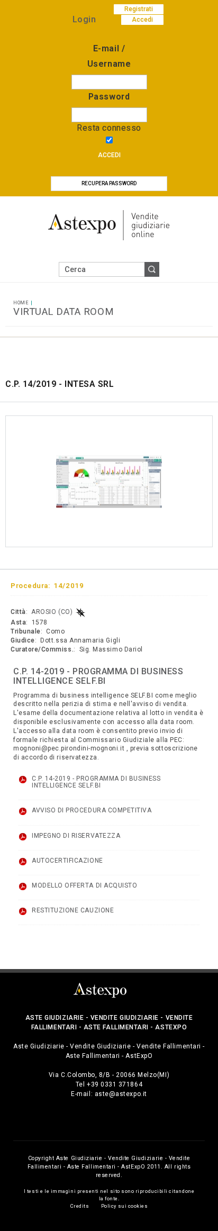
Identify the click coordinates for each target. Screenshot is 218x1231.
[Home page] (109, 225)
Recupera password (109, 183)
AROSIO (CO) (51, 612)
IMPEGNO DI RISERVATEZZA (76, 835)
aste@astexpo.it (121, 1094)
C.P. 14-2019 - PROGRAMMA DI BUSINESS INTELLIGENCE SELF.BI (96, 782)
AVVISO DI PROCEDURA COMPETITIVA (92, 810)
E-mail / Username (109, 56)
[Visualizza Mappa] (80, 612)
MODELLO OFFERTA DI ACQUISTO (84, 885)
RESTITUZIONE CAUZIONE (73, 910)
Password (109, 97)
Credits (79, 1206)
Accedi (109, 155)
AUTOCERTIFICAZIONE (67, 860)
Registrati (138, 9)
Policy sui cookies (124, 1206)
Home (21, 302)
